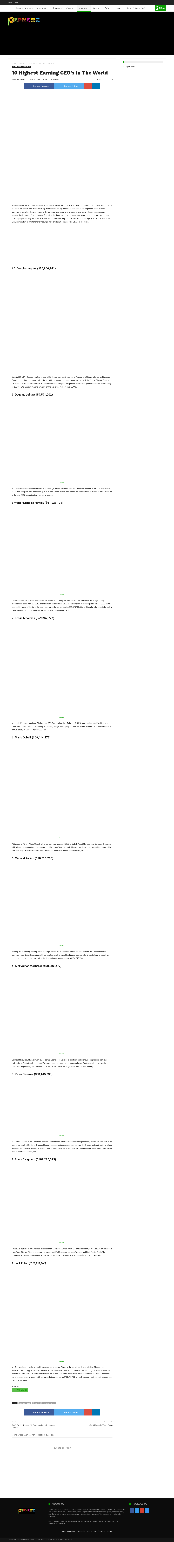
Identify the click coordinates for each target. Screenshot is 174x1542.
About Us (81, 1531)
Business (22, 63)
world (53, 1403)
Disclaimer (101, 1531)
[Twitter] (28, 2)
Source (61, 482)
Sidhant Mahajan (19, 79)
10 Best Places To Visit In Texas (100, 1423)
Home (14, 63)
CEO (28, 1403)
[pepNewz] (24, 15)
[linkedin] (96, 86)
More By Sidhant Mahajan (24, 1435)
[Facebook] (24, 2)
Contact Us (91, 1531)
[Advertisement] (119, 33)
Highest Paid (37, 1403)
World (26, 67)
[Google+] (33, 2)
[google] (88, 86)
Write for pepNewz (69, 1531)
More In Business (46, 1435)
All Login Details (129, 66)
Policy (110, 1531)
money (46, 1403)
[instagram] (37, 2)
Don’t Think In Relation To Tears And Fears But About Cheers (33, 1425)
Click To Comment (62, 1448)
